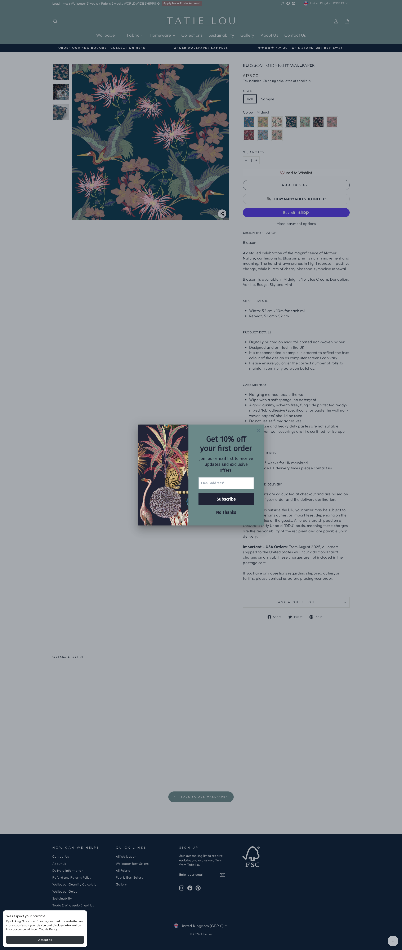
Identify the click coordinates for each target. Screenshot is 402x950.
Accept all (45, 940)
